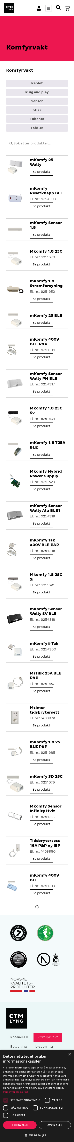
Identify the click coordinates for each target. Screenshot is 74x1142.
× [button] (69, 1054)
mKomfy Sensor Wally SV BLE (46, 611)
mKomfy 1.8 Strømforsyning (46, 283)
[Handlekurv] (67, 8)
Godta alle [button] (20, 1125)
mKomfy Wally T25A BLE (45, 1015)
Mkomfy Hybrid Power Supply (46, 474)
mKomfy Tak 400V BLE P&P (44, 542)
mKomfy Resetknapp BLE (46, 191)
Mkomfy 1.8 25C (46, 251)
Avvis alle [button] (54, 1125)
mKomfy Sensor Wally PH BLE (46, 376)
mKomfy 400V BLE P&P (44, 342)
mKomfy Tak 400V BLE (42, 981)
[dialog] (37, 1096)
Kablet (37, 83)
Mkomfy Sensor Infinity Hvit (45, 808)
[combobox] (37, 143)
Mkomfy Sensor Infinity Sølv (45, 946)
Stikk (37, 110)
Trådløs (37, 128)
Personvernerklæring (15, 1092)
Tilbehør (37, 119)
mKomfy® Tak (44, 643)
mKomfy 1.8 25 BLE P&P (45, 744)
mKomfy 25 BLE (46, 315)
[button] (37, 1135)
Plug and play (37, 92)
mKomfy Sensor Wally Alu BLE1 (46, 508)
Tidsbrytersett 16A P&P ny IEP (45, 843)
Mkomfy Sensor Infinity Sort (45, 912)
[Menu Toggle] (48, 8)
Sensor (37, 101)
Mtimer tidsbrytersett (44, 710)
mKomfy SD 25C (46, 776)
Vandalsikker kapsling (43, 1044)
